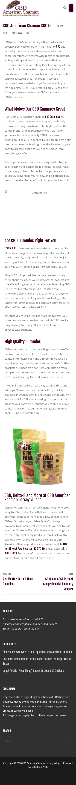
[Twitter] (12, 777)
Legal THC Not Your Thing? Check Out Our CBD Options (33, 671)
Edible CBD (10, 248)
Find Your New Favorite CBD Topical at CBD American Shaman (37, 652)
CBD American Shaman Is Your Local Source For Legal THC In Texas (37, 661)
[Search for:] (38, 740)
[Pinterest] (31, 777)
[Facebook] (6, 777)
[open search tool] (64, 8)
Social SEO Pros (39, 766)
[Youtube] (19, 777)
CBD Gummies (52, 117)
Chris (5, 32)
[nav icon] (71, 8)
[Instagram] (25, 777)
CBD (27, 32)
